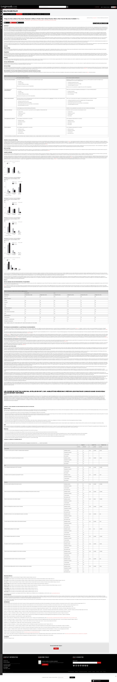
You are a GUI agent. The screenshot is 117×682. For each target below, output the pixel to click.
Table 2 (5, 285)
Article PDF (7, 22)
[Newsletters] (87, 665)
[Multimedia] (1, 22)
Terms (101, 671)
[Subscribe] (1, 28)
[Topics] (1, 15)
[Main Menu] (1, 10)
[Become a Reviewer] (95, 23)
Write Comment (98, 680)
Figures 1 (77, 328)
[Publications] (1, 20)
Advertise (89, 671)
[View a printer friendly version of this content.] (96, 23)
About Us (76, 671)
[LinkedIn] (78, 665)
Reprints (94, 671)
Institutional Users (71, 671)
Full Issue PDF (14, 22)
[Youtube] (81, 665)
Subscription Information (83, 671)
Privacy (104, 671)
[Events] (1, 17)
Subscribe (45, 664)
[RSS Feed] (83, 665)
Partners (97, 671)
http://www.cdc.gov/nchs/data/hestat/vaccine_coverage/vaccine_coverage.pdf (76, 633)
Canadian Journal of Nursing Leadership (50, 661)
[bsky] (76, 665)
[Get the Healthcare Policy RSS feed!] (98, 23)
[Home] (1, 12)
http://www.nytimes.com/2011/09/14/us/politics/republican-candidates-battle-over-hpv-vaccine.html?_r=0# (61, 617)
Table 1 (88, 72)
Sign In (56, 648)
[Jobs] (1, 25)
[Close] (116, 676)
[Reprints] (93, 23)
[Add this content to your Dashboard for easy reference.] (99, 23)
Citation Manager (20, 22)
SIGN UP (99, 662)
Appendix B (24, 344)
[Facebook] (74, 665)
